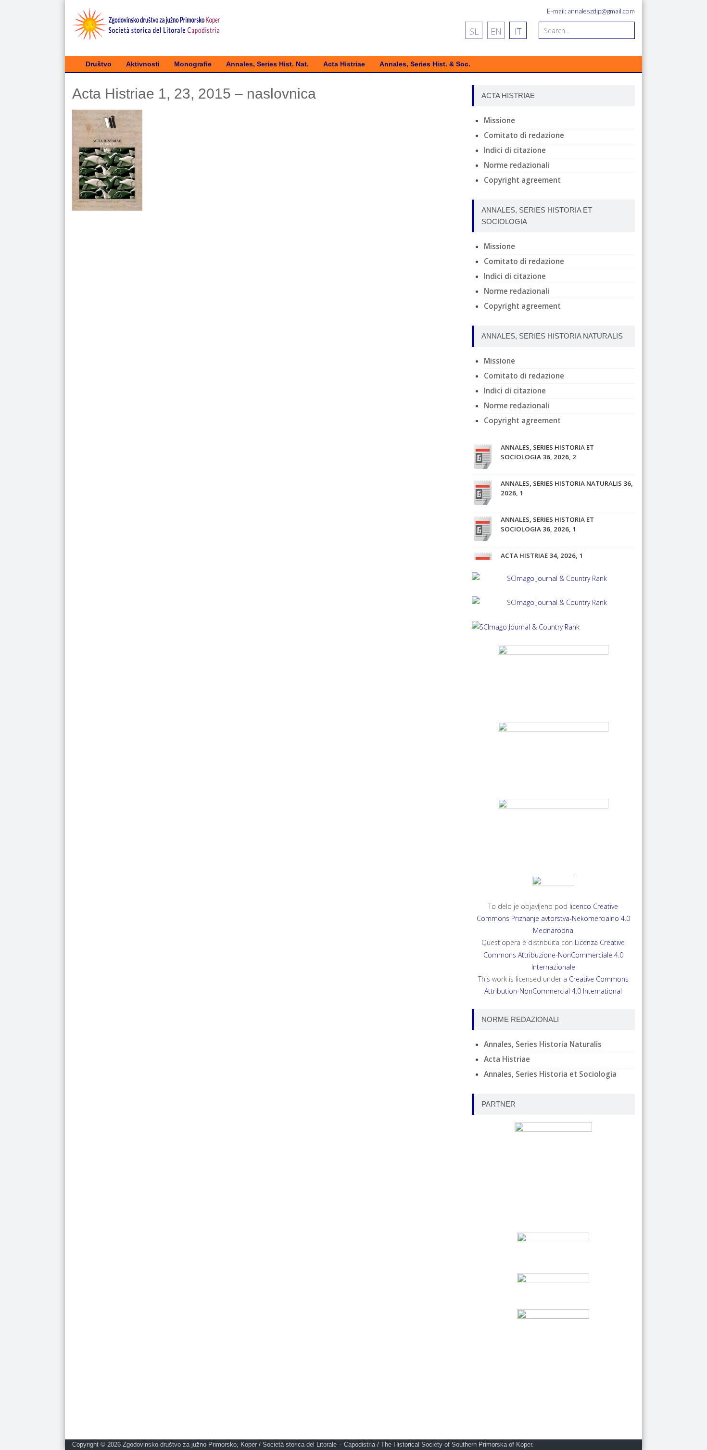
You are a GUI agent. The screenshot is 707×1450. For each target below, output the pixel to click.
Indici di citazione (515, 150)
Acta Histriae (344, 64)
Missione (499, 120)
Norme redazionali (516, 165)
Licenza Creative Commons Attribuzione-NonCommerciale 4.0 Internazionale (554, 954)
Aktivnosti (143, 64)
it (518, 31)
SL (474, 31)
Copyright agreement (522, 180)
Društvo (99, 64)
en (496, 31)
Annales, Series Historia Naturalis (543, 1044)
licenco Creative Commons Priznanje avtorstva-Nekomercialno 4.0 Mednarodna (553, 918)
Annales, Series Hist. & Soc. (424, 64)
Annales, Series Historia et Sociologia (550, 1074)
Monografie (193, 64)
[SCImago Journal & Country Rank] (553, 578)
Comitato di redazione (524, 135)
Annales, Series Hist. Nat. (267, 64)
